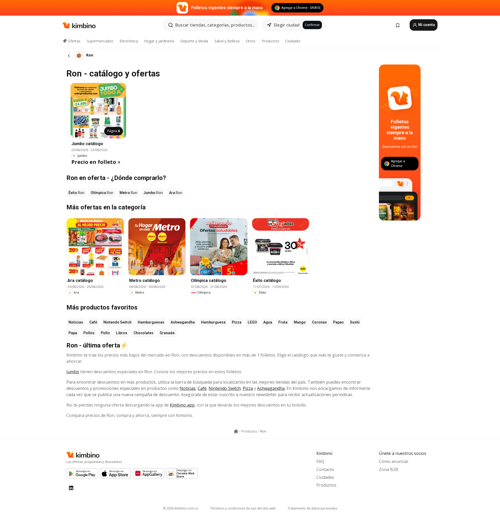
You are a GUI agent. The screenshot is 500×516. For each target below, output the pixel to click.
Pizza (236, 322)
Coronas (319, 322)
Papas (338, 322)
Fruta (283, 322)
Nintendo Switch (117, 322)
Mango (300, 322)
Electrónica (129, 40)
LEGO (252, 322)
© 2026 (180, 508)
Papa (72, 333)
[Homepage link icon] (236, 431)
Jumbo (72, 372)
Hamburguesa (213, 322)
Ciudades (293, 40)
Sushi (355, 322)
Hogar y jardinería (159, 40)
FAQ (320, 461)
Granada (167, 333)
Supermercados (100, 40)
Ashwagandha (183, 322)
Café (93, 322)
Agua (267, 322)
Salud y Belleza (227, 40)
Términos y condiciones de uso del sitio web (243, 508)
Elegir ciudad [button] (286, 25)
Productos (270, 40)
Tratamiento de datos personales (312, 508)
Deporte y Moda (194, 40)
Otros (250, 40)
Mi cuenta (426, 25)
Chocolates (143, 333)
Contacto (325, 469)
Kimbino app (182, 405)
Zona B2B (388, 469)
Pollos (89, 333)
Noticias (75, 322)
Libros (121, 333)
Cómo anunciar (394, 461)
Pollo (105, 333)
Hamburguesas (151, 322)
